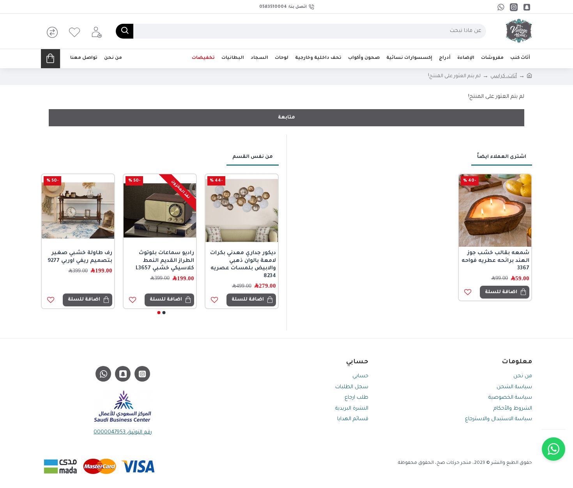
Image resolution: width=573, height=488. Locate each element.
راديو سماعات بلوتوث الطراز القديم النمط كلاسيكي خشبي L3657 (165, 260)
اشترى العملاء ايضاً (501, 157)
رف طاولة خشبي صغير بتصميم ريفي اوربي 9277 (80, 257)
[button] (164, 312)
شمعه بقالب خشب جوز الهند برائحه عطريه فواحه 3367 (495, 260)
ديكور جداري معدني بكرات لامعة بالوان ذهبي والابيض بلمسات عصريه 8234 (243, 264)
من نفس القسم (252, 157)
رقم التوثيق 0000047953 (123, 432)
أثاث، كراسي (503, 76)
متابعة (286, 117)
